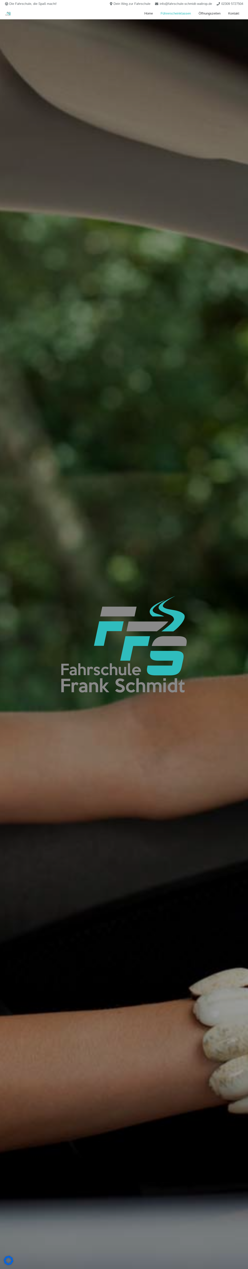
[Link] (8, 13)
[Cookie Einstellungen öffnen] (8, 1264)
